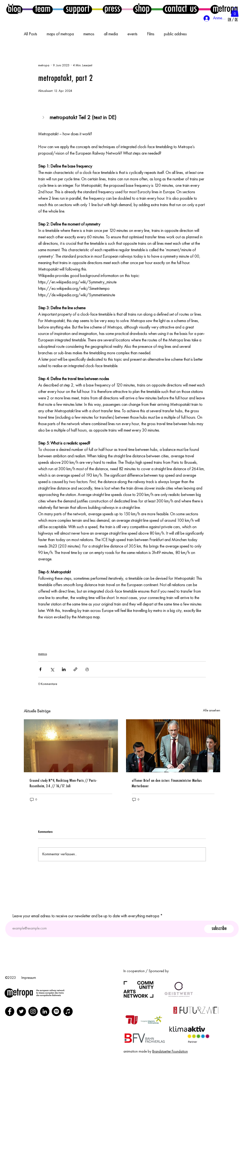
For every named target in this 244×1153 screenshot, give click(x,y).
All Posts (30, 34)
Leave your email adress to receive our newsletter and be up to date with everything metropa (85, 916)
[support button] (77, 9)
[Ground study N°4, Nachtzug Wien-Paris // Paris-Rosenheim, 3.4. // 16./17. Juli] (71, 745)
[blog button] (14, 9)
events (132, 34)
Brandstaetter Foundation (170, 1052)
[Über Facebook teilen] (40, 669)
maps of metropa (60, 34)
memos (88, 34)
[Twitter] (21, 1011)
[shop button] (142, 8)
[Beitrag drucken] (87, 669)
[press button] (112, 8)
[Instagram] (33, 1011)
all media (111, 34)
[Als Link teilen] (75, 669)
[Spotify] (56, 1011)
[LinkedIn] (44, 1011)
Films (150, 34)
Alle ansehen (211, 710)
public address (175, 34)
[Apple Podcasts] (68, 1011)
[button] (235, 12)
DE (236, 19)
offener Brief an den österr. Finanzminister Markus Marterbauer (167, 783)
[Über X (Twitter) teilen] (52, 669)
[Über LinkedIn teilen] (63, 669)
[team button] (42, 9)
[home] (224, 8)
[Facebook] (9, 1011)
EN (229, 19)
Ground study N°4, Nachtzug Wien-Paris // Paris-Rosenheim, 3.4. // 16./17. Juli (63, 783)
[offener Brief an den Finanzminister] (173, 745)
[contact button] (180, 8)
